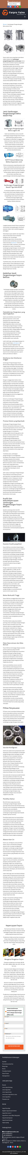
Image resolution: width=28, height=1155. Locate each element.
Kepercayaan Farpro (14, 925)
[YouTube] (18, 7)
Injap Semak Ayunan (7, 1118)
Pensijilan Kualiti (6, 1071)
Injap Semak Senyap (7, 1120)
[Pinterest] (13, 7)
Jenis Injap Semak (6, 1092)
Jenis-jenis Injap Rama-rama (9, 1094)
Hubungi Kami (5, 1076)
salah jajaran (16, 343)
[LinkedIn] (15, 7)
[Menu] (25, 16)
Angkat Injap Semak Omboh (9, 1110)
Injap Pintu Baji (6, 1108)
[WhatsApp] (20, 7)
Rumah (5, 24)
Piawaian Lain (5, 1099)
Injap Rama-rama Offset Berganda (11, 1115)
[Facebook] (8, 7)
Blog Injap (5, 1066)
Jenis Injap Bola (6, 1097)
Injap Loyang (5, 1122)
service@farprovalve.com (15, 1)
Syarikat (4, 1061)
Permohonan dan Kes (7, 1064)
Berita (3, 1068)
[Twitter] (10, 7)
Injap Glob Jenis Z (6, 1113)
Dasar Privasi (5, 1073)
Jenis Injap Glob (6, 1089)
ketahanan (14, 242)
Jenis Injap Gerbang (7, 1087)
